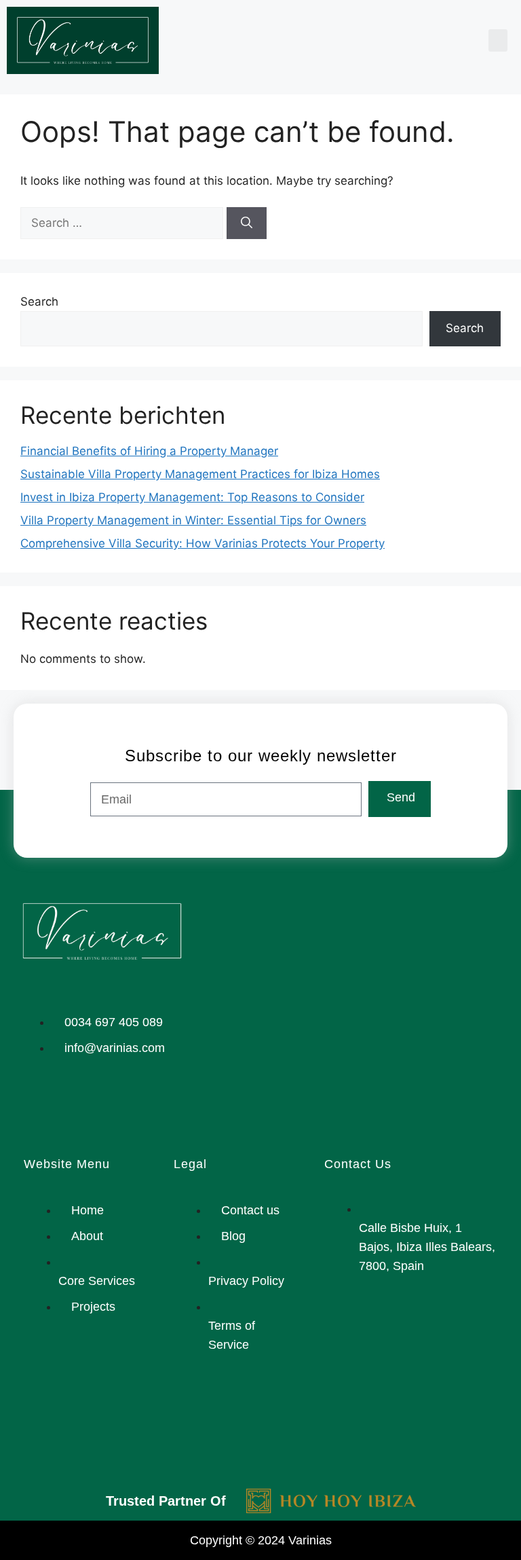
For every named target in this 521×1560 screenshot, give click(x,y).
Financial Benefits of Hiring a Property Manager (149, 451)
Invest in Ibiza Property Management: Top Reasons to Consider (192, 497)
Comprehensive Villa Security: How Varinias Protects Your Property (202, 543)
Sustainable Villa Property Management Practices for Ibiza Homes (200, 474)
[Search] (247, 223)
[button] (497, 40)
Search (39, 301)
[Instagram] (34, 1106)
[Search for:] (123, 223)
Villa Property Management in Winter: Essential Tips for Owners (193, 520)
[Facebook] (75, 1106)
